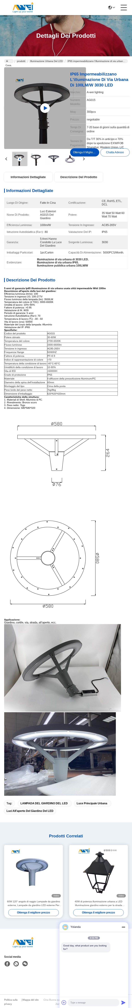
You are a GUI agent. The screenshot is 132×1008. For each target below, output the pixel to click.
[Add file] (64, 1002)
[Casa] (23, 946)
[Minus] (123, 927)
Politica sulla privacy (11, 1001)
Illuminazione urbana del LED (46, 61)
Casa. (9, 61)
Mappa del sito (31, 999)
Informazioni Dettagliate (28, 177)
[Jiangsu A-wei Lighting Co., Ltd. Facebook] (7, 964)
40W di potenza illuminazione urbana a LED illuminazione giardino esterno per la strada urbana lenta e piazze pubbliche (98, 903)
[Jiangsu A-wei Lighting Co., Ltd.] (23, 7)
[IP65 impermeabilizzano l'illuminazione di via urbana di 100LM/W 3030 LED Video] (45, 108)
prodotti (21, 61)
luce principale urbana (92, 803)
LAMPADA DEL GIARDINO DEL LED (44, 803)
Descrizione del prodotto (78, 177)
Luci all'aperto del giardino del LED (30, 810)
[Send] (123, 1002)
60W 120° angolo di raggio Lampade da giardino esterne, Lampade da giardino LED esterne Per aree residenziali (33, 903)
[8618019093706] (16, 964)
